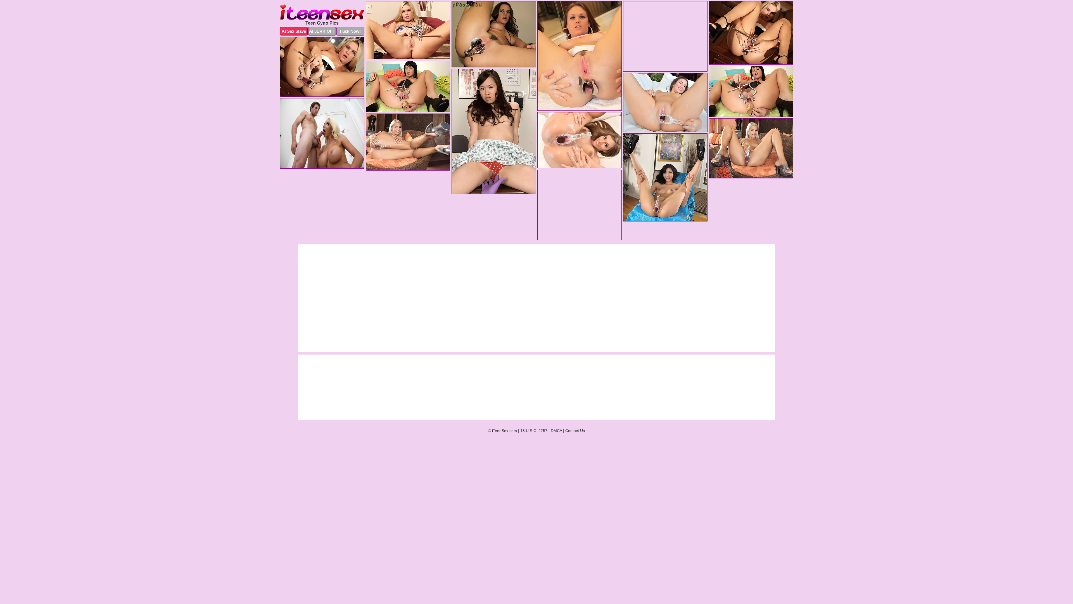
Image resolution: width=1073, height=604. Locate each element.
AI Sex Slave (294, 31)
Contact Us (575, 430)
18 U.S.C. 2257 (533, 430)
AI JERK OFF (322, 31)
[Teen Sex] (322, 12)
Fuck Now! (350, 31)
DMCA (556, 430)
